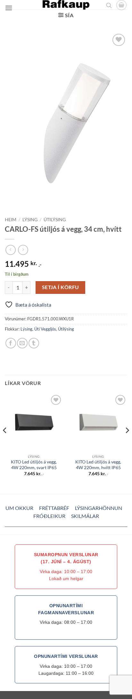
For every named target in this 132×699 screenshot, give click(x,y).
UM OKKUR (19, 508)
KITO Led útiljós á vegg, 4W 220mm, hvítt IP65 (98, 464)
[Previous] (5, 443)
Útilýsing (55, 219)
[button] (8, 8)
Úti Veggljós (45, 328)
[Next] (127, 443)
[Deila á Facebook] (10, 343)
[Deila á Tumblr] (34, 343)
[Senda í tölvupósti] (22, 343)
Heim (10, 219)
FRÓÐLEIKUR (49, 516)
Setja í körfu (60, 287)
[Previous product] (23, 250)
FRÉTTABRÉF (54, 508)
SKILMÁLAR (85, 516)
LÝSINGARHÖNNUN (98, 508)
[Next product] (10, 250)
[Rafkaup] (66, 5)
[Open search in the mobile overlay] (108, 5)
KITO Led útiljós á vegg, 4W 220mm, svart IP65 (34, 464)
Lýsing (29, 219)
